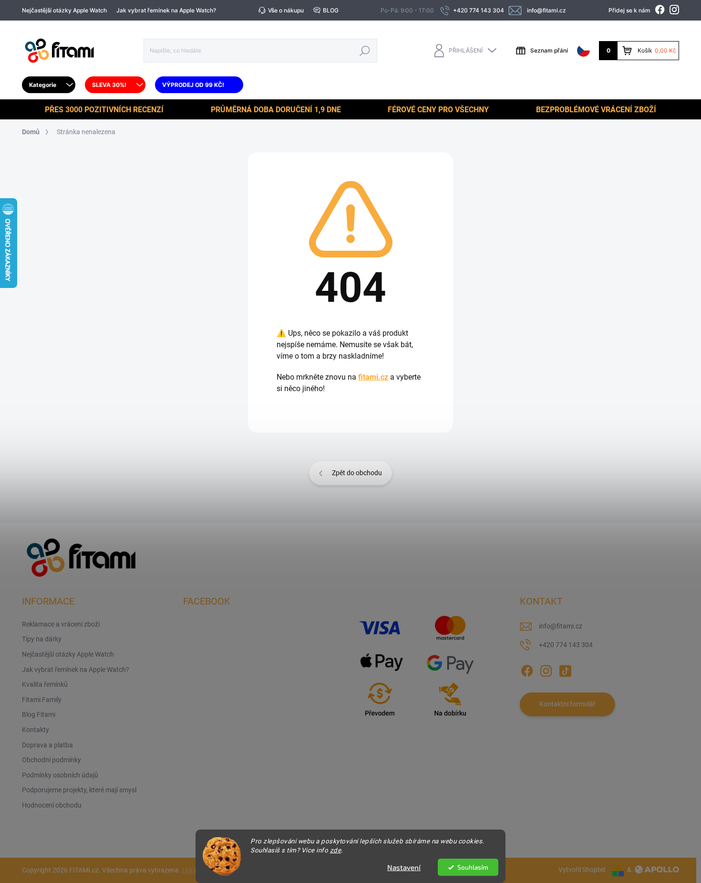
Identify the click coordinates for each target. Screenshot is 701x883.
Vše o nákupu (286, 10)
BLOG (331, 10)
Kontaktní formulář (567, 704)
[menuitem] (48, 85)
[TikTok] (565, 669)
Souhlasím (472, 867)
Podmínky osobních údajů (60, 775)
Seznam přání (549, 50)
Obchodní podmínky (51, 760)
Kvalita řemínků (45, 684)
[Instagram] (546, 669)
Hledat (365, 50)
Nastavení (404, 867)
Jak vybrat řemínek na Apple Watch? (166, 10)
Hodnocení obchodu (52, 805)
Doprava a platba (47, 745)
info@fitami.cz (560, 626)
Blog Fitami (38, 714)
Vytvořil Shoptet (582, 869)
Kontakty (35, 730)
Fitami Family (42, 699)
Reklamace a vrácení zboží (61, 624)
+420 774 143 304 (566, 645)
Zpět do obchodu (357, 473)
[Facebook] (527, 669)
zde (335, 850)
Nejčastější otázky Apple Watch (64, 10)
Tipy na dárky (42, 639)
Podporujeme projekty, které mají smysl (79, 790)
